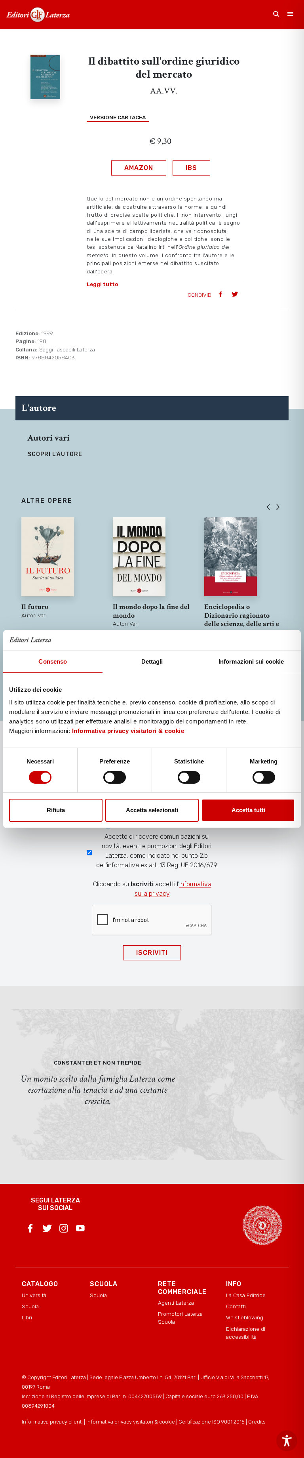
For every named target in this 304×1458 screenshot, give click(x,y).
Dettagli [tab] (152, 661)
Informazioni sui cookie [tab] (251, 661)
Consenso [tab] (52, 661)
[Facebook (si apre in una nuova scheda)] (30, 1229)
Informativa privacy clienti (52, 1422)
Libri (27, 1317)
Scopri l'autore (55, 454)
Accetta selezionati (152, 810)
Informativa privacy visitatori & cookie (128, 730)
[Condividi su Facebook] (221, 295)
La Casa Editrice (246, 1295)
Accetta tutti (248, 810)
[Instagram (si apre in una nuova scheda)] (64, 1229)
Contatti (236, 1306)
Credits (257, 1422)
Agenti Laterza (176, 1303)
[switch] (114, 777)
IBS (191, 168)
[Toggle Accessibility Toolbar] (287, 1440)
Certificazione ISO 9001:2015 (212, 1422)
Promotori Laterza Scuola (180, 1318)
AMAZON (138, 168)
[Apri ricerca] (276, 15)
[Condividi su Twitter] (235, 295)
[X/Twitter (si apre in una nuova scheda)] (47, 1229)
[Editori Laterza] (38, 14)
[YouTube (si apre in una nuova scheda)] (80, 1229)
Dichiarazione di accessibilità (245, 1333)
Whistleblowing (244, 1317)
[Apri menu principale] (290, 15)
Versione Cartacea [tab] (118, 117)
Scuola (30, 1306)
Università (34, 1295)
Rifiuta (56, 810)
